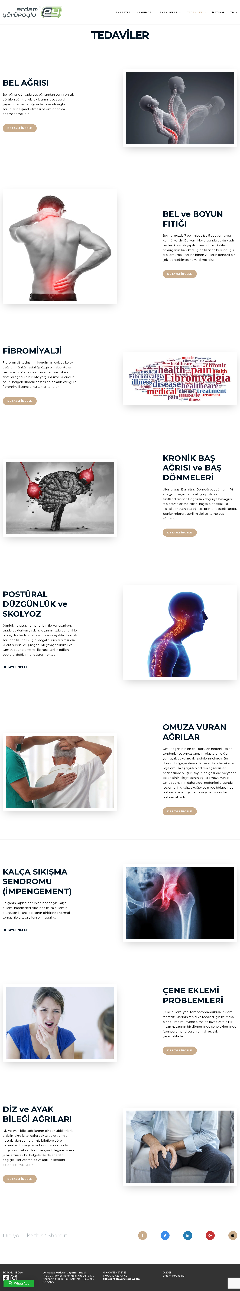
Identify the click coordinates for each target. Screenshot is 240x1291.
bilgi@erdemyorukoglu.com (121, 1278)
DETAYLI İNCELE (19, 128)
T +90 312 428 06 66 (115, 1275)
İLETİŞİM (218, 12)
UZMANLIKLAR (167, 12)
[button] (19, 1283)
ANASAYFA (123, 12)
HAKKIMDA (144, 12)
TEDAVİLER (195, 12)
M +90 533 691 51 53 (115, 1272)
